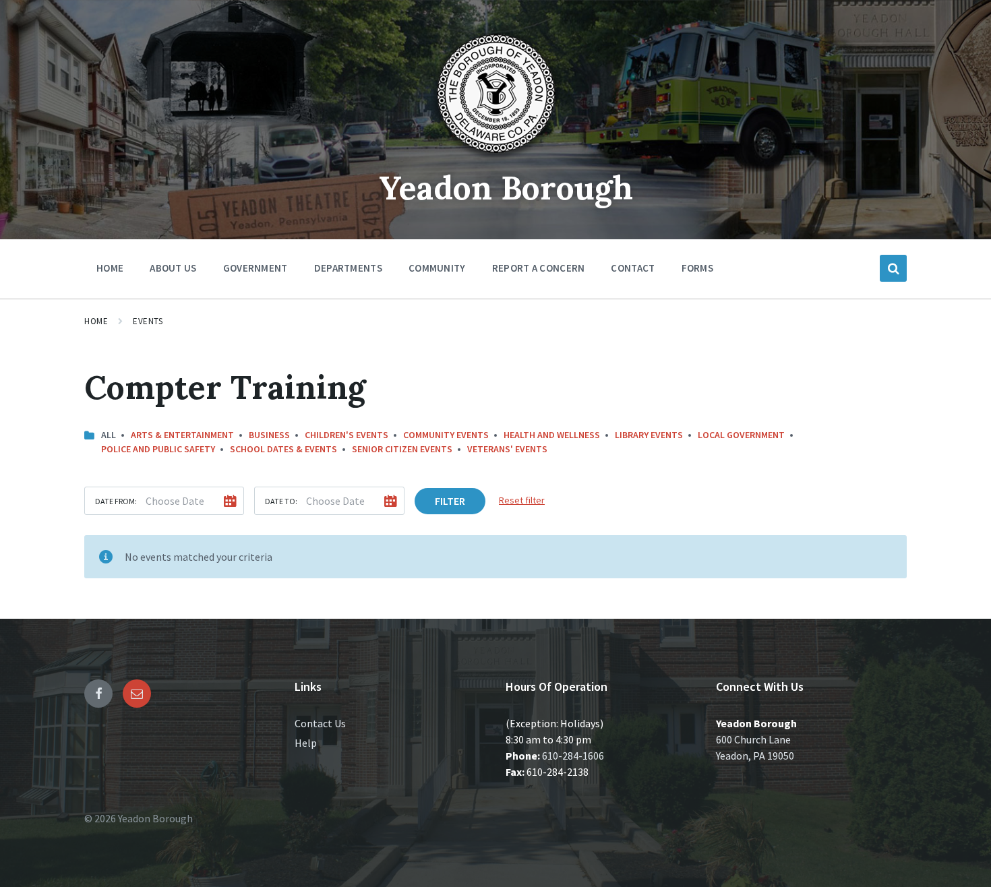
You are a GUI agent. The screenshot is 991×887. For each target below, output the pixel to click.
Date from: (116, 501)
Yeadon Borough (506, 187)
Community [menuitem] (437, 268)
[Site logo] (495, 157)
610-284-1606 (573, 755)
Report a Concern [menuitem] (538, 268)
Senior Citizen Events (402, 449)
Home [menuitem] (109, 268)
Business (269, 435)
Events (147, 321)
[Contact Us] (137, 693)
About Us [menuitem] (173, 268)
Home (96, 321)
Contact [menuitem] (633, 268)
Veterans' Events (507, 449)
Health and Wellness (552, 435)
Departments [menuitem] (348, 268)
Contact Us (320, 723)
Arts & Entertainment (182, 435)
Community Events (446, 435)
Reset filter (522, 500)
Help (306, 743)
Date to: (281, 501)
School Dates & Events (283, 449)
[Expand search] (893, 268)
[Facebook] (98, 693)
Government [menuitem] (255, 268)
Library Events (649, 435)
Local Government (741, 435)
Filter (450, 501)
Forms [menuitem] (698, 268)
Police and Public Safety (158, 449)
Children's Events (346, 435)
